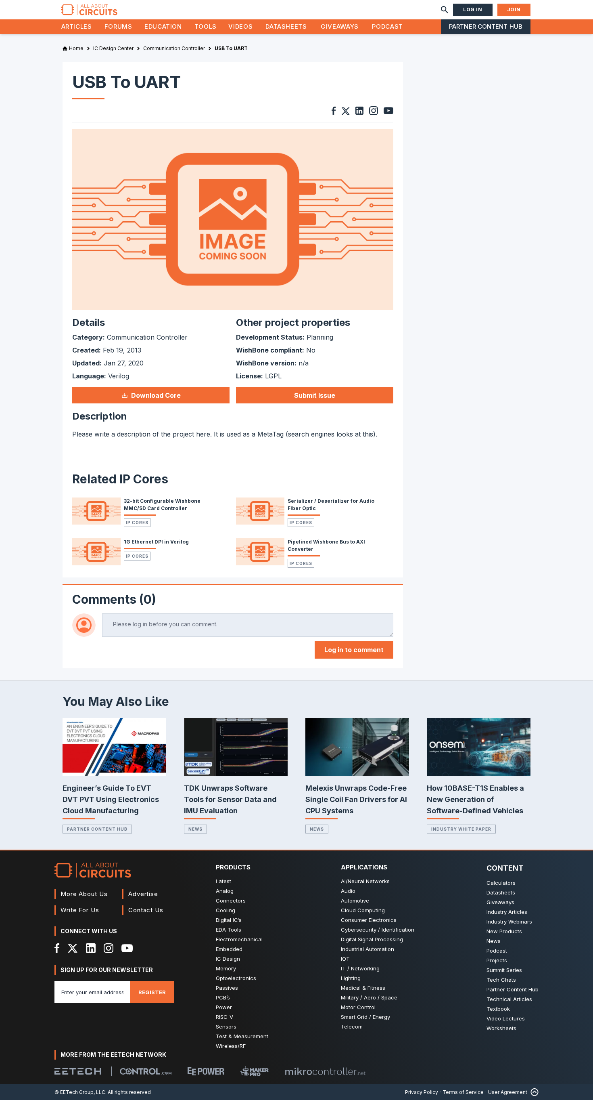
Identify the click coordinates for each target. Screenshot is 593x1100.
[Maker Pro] (254, 1071)
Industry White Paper (461, 829)
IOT (345, 958)
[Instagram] (108, 948)
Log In (472, 9)
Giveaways (340, 26)
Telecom (352, 1026)
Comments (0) (114, 599)
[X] (73, 948)
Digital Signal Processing (372, 939)
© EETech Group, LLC (79, 1092)
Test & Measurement (242, 1036)
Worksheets (501, 1028)
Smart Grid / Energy (365, 1017)
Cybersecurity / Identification (377, 929)
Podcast (387, 26)
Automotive (355, 900)
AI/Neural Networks (365, 881)
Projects (497, 960)
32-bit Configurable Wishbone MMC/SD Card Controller (162, 504)
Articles (76, 26)
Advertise (143, 894)
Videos (240, 26)
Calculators (501, 883)
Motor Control (358, 1007)
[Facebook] (57, 948)
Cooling (225, 910)
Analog (225, 891)
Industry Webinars (509, 921)
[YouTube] (127, 948)
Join (514, 9)
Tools (205, 26)
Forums (118, 26)
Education (163, 26)
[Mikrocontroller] (325, 1071)
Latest (223, 881)
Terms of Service (463, 1092)
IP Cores (137, 522)
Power (224, 1007)
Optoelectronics (236, 978)
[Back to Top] (533, 1092)
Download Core (156, 395)
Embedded (229, 949)
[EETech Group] (77, 1071)
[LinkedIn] (91, 948)
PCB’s (223, 997)
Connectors (231, 900)
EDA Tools (228, 929)
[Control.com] (145, 1071)
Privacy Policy (421, 1092)
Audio (348, 891)
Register (152, 992)
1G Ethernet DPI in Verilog (156, 542)
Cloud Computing (363, 910)
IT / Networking (360, 968)
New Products (504, 931)
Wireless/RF (231, 1046)
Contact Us (145, 910)
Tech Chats (501, 979)
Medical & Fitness (363, 988)
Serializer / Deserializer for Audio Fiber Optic (331, 504)
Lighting (351, 978)
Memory (226, 968)
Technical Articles (509, 999)
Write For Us (80, 910)
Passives (227, 988)
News (195, 829)
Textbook (498, 1009)
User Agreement (507, 1092)
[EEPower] (206, 1071)
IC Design (228, 958)
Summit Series (504, 970)
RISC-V (224, 1017)
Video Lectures (506, 1018)
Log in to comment (354, 650)
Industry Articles (507, 912)
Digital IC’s (229, 920)
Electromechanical (239, 939)
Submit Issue (314, 395)
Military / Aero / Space (369, 997)
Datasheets (286, 26)
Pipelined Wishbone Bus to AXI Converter (326, 545)
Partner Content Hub (485, 26)
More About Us (84, 894)
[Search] (444, 9)
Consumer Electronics (369, 920)
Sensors (226, 1026)
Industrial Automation (367, 949)
